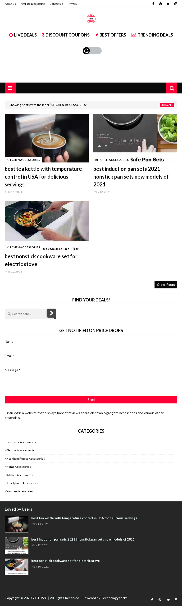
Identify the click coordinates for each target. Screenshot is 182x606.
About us (10, 3)
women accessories (19, 491)
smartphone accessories (22, 483)
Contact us (56, 3)
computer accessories (21, 442)
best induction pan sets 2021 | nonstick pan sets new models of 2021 (131, 177)
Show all (167, 104)
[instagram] (175, 4)
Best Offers (113, 34)
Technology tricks (114, 598)
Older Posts (166, 285)
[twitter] (168, 4)
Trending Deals (155, 34)
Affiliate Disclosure (33, 3)
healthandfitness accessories (25, 458)
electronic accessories (21, 450)
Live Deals (25, 34)
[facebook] (153, 4)
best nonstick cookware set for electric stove (41, 260)
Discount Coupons (68, 34)
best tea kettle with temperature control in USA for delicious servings (43, 177)
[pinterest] (160, 4)
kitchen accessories (19, 475)
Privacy (72, 3)
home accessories (18, 466)
